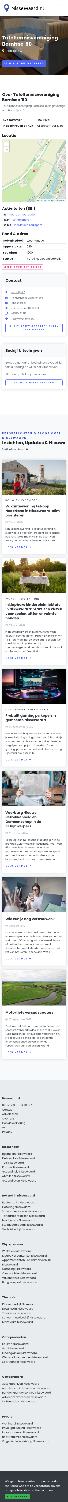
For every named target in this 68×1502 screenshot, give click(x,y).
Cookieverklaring (13, 1123)
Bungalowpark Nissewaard (20, 1282)
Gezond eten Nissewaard (19, 1181)
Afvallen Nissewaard (16, 1176)
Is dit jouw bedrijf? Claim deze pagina (34, 328)
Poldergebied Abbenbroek (27, 297)
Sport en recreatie (22, 215)
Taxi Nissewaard (13, 1163)
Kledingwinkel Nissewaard (19, 1353)
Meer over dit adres (22, 267)
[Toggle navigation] (62, 8)
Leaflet (42, 200)
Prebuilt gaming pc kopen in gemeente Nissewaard (30, 717)
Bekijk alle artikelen (13, 449)
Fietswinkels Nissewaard (18, 1158)
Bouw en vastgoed (21, 500)
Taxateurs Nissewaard (17, 1313)
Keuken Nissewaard (15, 1344)
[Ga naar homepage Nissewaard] (23, 8)
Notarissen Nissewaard (17, 1309)
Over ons (8, 1119)
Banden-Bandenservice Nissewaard (26, 1393)
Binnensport (20, 220)
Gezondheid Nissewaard (18, 1172)
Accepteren (17, 1496)
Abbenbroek (19, 303)
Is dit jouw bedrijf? (24, 63)
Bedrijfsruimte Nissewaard (19, 1437)
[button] (34, 170)
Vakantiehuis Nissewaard (19, 1278)
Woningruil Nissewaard (17, 1424)
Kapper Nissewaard (15, 1167)
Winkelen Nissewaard (16, 1251)
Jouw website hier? (22, 318)
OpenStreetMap (57, 200)
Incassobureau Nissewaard (20, 1432)
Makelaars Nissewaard (17, 1322)
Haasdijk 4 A (14, 51)
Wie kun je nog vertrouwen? (30, 919)
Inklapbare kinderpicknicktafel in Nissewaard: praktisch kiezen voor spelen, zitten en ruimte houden (33, 611)
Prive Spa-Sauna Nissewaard (21, 1428)
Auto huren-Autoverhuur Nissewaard (27, 1388)
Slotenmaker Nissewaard (19, 1401)
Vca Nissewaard (13, 1348)
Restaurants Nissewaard (18, 1202)
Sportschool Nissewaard (18, 1362)
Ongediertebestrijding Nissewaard (25, 1441)
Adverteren (10, 1114)
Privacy (7, 1132)
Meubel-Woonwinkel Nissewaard (24, 1256)
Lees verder (17, 547)
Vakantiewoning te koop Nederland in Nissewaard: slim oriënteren (32, 511)
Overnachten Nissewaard (19, 1273)
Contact (8, 1110)
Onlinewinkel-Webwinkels (27, 709)
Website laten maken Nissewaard (25, 1357)
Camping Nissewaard (16, 1269)
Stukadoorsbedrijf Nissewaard (22, 1225)
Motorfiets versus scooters (29, 1012)
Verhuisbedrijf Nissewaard (19, 1229)
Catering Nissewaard (16, 1207)
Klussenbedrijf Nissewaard (19, 1304)
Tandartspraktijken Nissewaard (23, 1216)
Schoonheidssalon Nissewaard (22, 1211)
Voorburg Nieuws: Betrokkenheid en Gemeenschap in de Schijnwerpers (23, 819)
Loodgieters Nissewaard (18, 1220)
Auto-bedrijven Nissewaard (20, 1384)
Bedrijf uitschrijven (34, 382)
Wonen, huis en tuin (22, 599)
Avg (4, 1127)
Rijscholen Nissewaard (17, 1154)
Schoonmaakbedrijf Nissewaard (23, 1318)
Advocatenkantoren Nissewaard (24, 1397)
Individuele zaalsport (28, 225)
